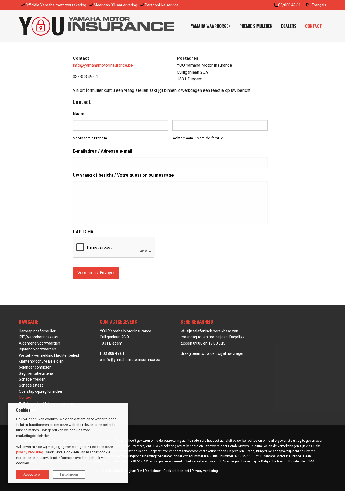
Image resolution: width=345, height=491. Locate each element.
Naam (78, 113)
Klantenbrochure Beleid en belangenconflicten (41, 364)
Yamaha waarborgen (211, 26)
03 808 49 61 (114, 353)
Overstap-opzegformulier (41, 391)
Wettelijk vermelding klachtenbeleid (49, 355)
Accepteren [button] (32, 474)
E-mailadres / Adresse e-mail (102, 151)
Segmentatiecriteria (36, 373)
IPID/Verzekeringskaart (38, 337)
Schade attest (31, 385)
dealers (288, 26)
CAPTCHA (83, 231)
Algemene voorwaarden (39, 343)
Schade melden (32, 379)
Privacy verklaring (205, 470)
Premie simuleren (255, 26)
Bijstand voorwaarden (37, 349)
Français (319, 5)
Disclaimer (153, 470)
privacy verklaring (29, 452)
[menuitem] (211, 26)
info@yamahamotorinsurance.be (103, 65)
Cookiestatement (176, 470)
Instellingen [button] (69, 474)
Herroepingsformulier (37, 331)
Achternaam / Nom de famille (198, 138)
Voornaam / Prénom (90, 138)
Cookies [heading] (23, 410)
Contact (313, 26)
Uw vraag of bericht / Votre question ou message (123, 175)
